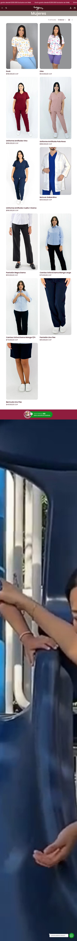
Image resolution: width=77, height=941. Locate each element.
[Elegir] (35, 66)
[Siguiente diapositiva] (35, 46)
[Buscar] (6, 8)
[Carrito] (75, 8)
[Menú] (2, 8)
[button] (62, 20)
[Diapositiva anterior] (9, 46)
